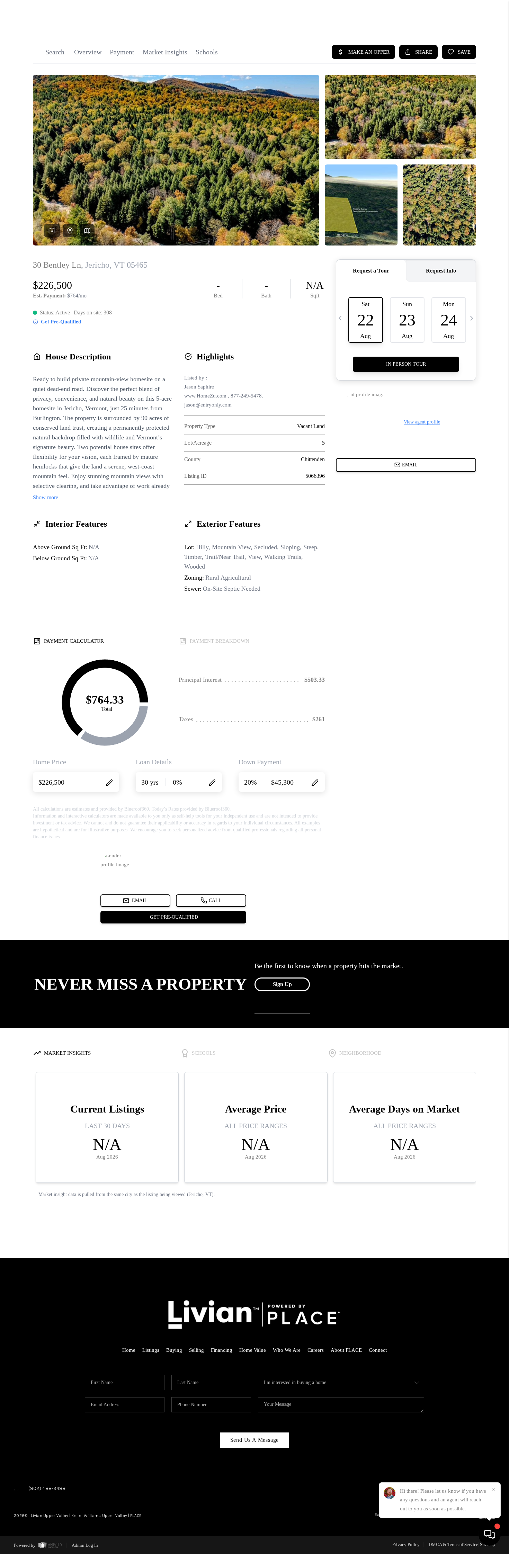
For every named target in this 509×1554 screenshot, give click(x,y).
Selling (196, 1350)
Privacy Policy (406, 1544)
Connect (378, 1350)
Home (128, 1350)
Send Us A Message (254, 1440)
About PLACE (346, 1350)
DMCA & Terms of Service (453, 1544)
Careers (315, 1350)
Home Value (252, 1350)
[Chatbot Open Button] (490, 1535)
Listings (150, 1350)
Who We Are (287, 1350)
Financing (221, 1350)
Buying (174, 1350)
